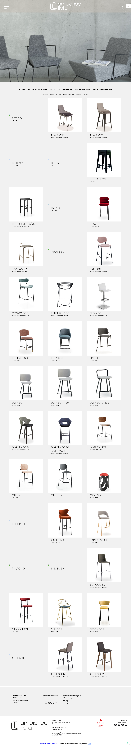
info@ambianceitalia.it (59, 728)
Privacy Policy (66, 733)
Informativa (56, 733)
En (128, 6)
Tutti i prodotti (24, 89)
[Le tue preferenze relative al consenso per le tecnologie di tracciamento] (128, 743)
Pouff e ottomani (82, 94)
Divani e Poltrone (65, 89)
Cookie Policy (77, 733)
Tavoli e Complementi (82, 89)
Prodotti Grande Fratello (103, 89)
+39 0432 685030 (57, 729)
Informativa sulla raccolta (48, 744)
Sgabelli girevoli (68, 94)
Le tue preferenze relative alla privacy (73, 744)
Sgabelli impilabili (55, 94)
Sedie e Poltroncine (39, 89)
